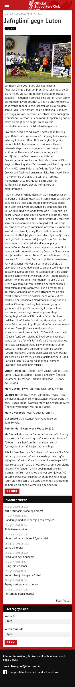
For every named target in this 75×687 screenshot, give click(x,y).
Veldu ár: (10, 616)
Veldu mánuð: (14, 629)
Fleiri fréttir (63, 600)
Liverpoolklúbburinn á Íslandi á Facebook (33, 672)
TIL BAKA (12, 491)
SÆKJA (11, 642)
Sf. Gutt (38, 14)
